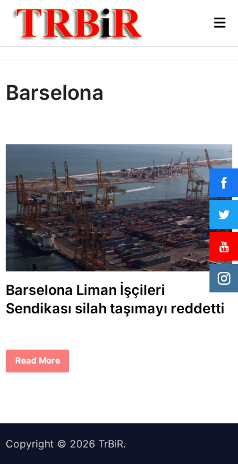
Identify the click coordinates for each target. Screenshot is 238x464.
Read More (37, 363)
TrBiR (110, 443)
